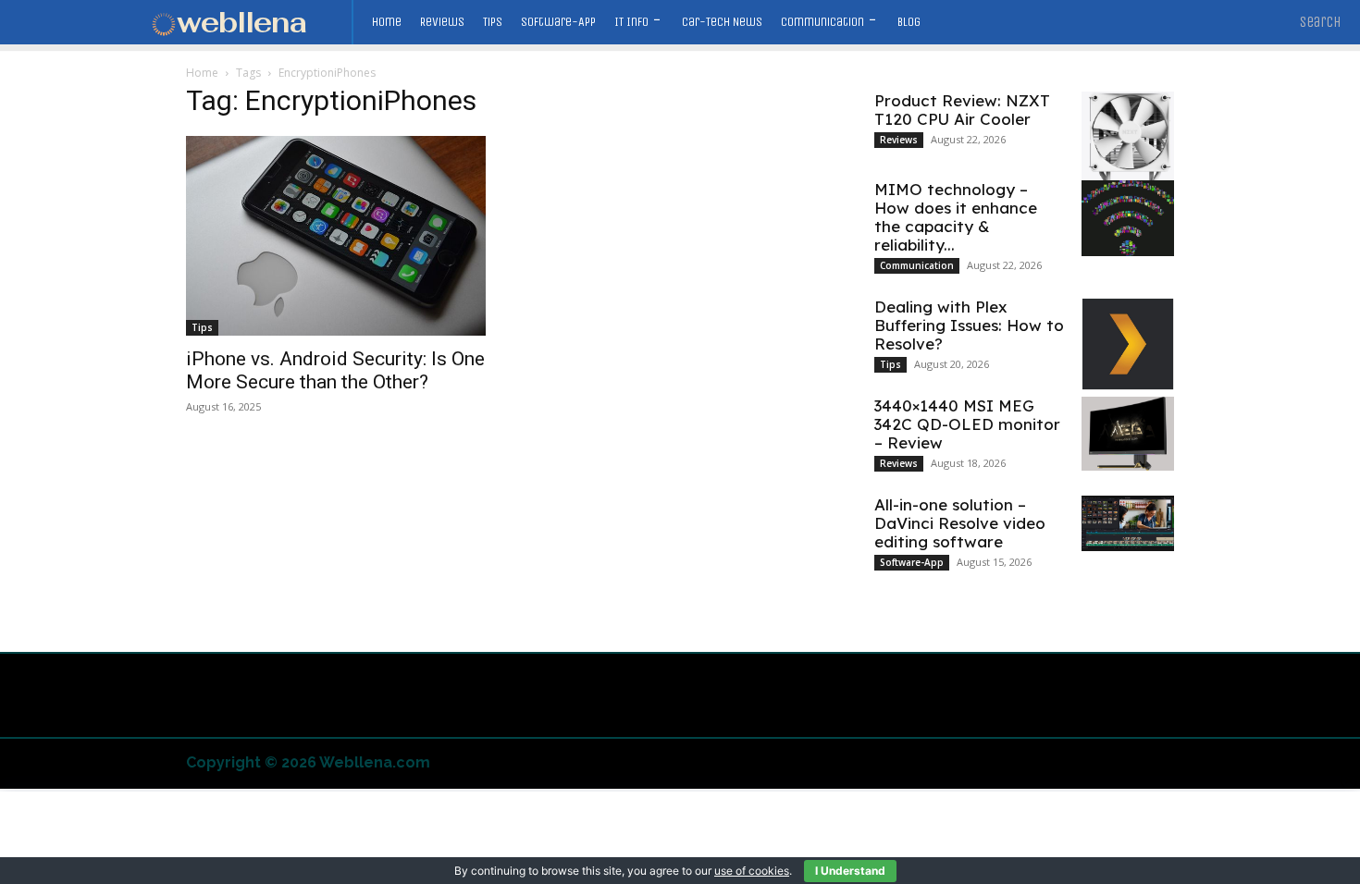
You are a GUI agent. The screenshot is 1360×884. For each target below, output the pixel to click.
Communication (917, 265)
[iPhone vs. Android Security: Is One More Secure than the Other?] (336, 236)
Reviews (899, 139)
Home (202, 72)
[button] (1320, 22)
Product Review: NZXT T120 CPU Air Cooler (962, 110)
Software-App (912, 562)
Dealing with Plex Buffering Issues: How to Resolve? (969, 325)
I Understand (850, 871)
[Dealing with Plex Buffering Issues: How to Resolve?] (1128, 344)
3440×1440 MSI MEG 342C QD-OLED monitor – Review (967, 424)
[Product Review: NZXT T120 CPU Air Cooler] (1128, 144)
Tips (202, 327)
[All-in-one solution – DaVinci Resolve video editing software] (1128, 523)
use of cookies (751, 871)
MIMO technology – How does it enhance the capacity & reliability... (955, 216)
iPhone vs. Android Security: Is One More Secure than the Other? (335, 370)
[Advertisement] (680, 837)
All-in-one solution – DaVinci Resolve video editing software (959, 523)
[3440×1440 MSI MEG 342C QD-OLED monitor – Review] (1128, 434)
